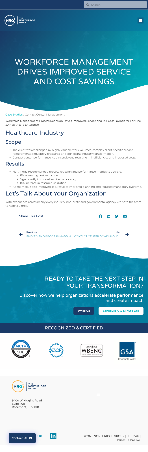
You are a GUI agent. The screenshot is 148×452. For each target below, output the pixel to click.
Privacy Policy (129, 440)
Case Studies (14, 114)
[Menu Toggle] (98, 394)
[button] (140, 20)
